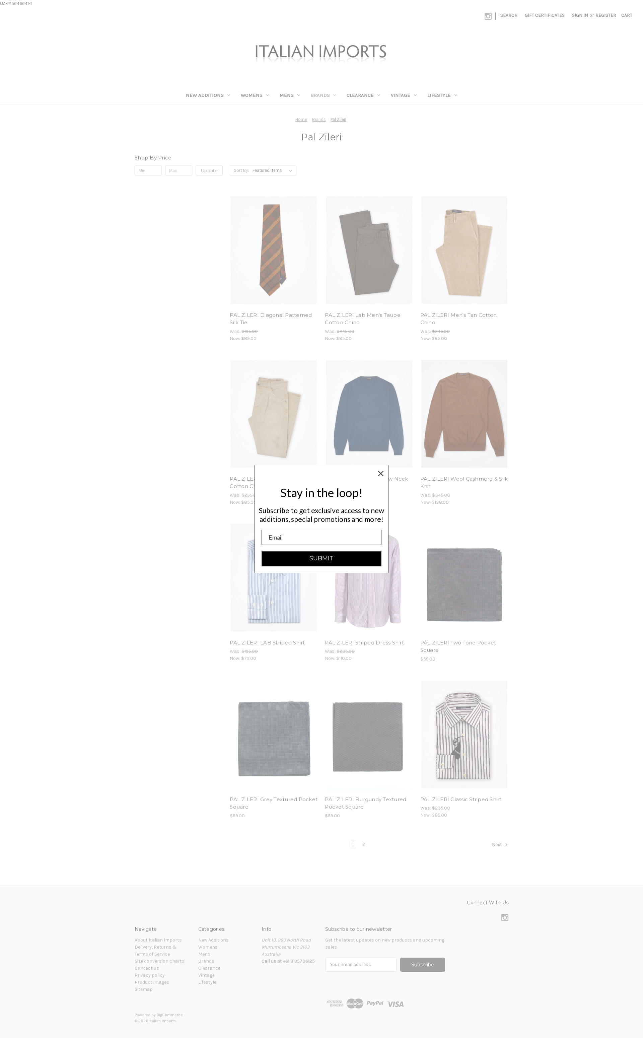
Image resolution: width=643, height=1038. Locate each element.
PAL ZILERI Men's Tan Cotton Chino (458, 319)
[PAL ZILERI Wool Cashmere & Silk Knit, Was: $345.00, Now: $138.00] (464, 414)
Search (508, 15)
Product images (152, 982)
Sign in (580, 15)
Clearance (360, 95)
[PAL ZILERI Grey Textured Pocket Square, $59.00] (274, 734)
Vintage (400, 95)
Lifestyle (439, 95)
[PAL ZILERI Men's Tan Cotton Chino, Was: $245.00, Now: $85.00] (464, 250)
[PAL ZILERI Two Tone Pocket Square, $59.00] (464, 577)
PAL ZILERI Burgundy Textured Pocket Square (365, 803)
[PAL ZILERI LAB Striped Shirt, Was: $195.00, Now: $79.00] (274, 577)
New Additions (205, 95)
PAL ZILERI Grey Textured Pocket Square (273, 803)
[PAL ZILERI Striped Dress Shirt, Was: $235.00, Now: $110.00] (369, 577)
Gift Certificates (545, 15)
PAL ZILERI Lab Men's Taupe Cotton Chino (363, 319)
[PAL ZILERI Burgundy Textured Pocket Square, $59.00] (369, 734)
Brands (320, 95)
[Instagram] (488, 16)
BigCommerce (170, 1015)
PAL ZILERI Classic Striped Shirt (461, 799)
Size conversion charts (160, 961)
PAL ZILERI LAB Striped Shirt (267, 642)
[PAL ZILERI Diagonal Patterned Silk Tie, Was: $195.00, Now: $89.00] (274, 250)
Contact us (147, 968)
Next (497, 844)
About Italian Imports (158, 940)
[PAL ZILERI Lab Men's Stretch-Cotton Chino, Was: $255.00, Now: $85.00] (274, 414)
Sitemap (144, 989)
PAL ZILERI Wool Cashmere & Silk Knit (464, 483)
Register (605, 15)
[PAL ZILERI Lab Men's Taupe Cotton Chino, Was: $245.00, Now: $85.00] (369, 250)
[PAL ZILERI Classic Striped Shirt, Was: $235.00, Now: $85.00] (464, 734)
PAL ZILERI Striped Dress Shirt (364, 642)
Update (209, 170)
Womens (252, 95)
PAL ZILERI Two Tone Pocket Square (458, 646)
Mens (287, 95)
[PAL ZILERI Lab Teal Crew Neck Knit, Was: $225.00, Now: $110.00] (369, 414)
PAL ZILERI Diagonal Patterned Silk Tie (271, 319)
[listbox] (274, 170)
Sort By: (241, 170)
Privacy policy (150, 975)
